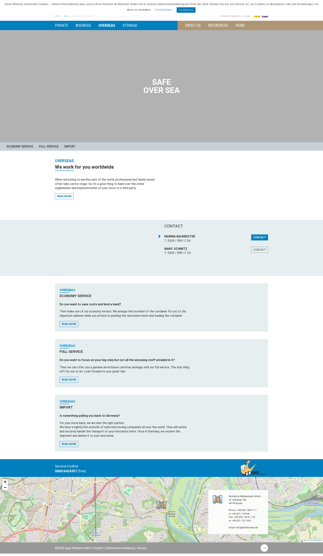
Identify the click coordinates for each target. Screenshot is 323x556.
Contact (259, 237)
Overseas (107, 25)
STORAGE (130, 25)
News (240, 25)
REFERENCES (218, 25)
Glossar (142, 548)
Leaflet (307, 540)
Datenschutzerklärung (119, 548)
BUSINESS (83, 25)
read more (64, 196)
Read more (69, 323)
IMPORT (70, 146)
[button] (161, 505)
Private (61, 25)
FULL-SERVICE (49, 146)
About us (193, 25)
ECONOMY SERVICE (20, 146)
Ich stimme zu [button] (186, 10)
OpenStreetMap (317, 540)
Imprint (98, 548)
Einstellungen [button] (164, 9)
